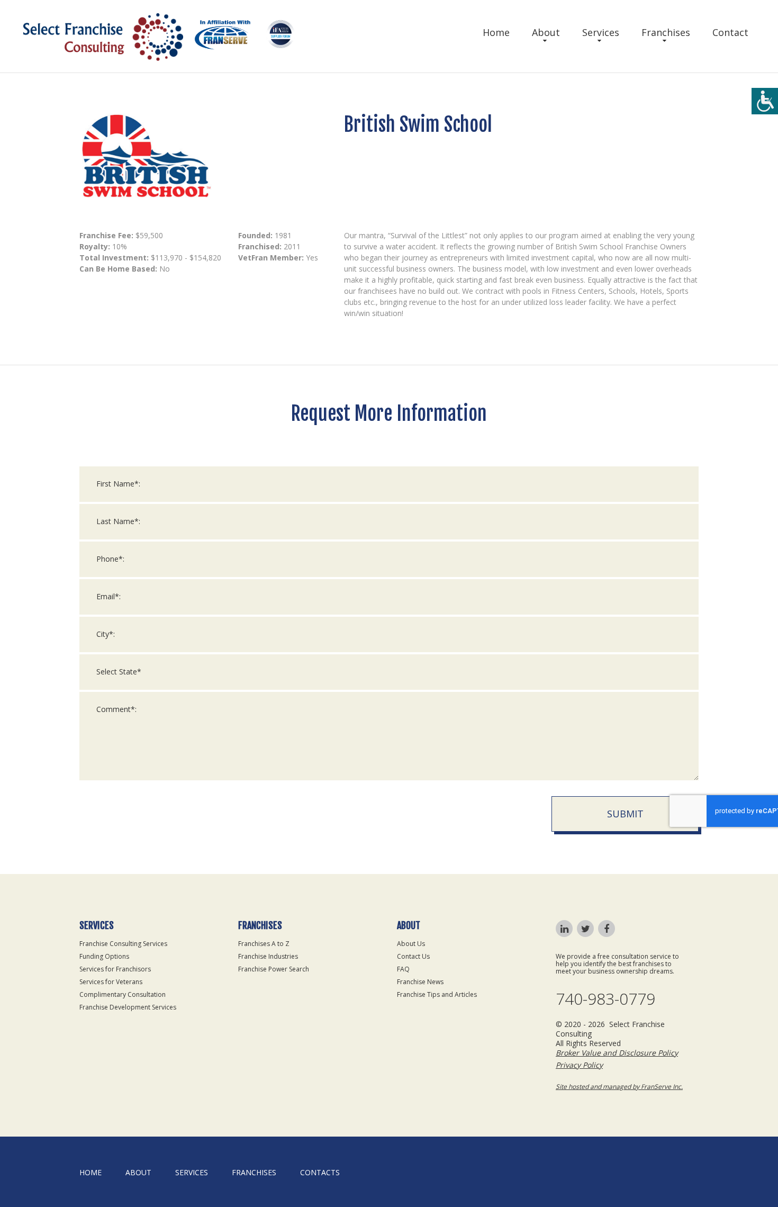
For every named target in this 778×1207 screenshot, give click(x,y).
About (546, 32)
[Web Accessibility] (765, 101)
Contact (730, 32)
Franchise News (420, 981)
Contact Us (413, 956)
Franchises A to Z (264, 943)
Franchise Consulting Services (123, 943)
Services (600, 32)
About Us (411, 943)
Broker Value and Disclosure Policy (617, 1053)
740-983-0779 (605, 999)
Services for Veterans (110, 981)
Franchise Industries (268, 956)
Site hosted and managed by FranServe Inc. (619, 1086)
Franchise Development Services (127, 1007)
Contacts (320, 1172)
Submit (625, 813)
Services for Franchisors (115, 969)
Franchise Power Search (273, 969)
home (90, 1172)
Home (496, 32)
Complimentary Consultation (122, 994)
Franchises (665, 32)
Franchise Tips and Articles (437, 994)
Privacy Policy (579, 1065)
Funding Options (104, 956)
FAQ (403, 969)
